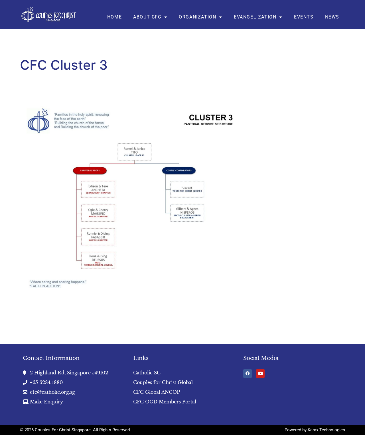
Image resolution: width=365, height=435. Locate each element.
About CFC (147, 17)
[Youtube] (260, 373)
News (332, 17)
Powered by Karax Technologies (315, 429)
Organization (197, 17)
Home (114, 17)
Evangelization (255, 17)
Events (304, 17)
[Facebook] (247, 373)
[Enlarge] (238, 113)
